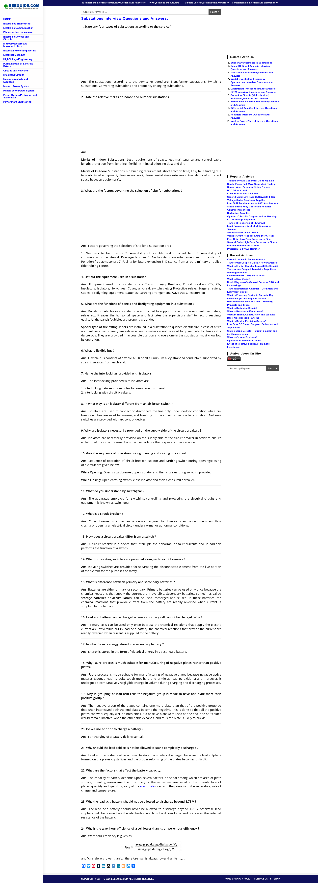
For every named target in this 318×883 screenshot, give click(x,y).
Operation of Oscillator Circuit (244, 340)
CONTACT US (261, 879)
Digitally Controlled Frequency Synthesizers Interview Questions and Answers (252, 82)
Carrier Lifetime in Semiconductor (246, 259)
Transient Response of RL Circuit (246, 222)
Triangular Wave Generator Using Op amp (250, 180)
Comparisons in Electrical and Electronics (253, 2)
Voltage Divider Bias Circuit (242, 232)
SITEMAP (275, 879)
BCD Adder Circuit (237, 190)
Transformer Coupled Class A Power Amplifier (252, 262)
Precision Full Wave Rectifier (243, 248)
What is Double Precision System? (246, 321)
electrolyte (147, 786)
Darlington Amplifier (238, 213)
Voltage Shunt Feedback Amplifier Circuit (250, 235)
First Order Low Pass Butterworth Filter (249, 239)
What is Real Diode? (238, 279)
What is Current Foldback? (242, 337)
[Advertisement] (151, 55)
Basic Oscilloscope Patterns (243, 317)
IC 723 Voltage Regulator (241, 219)
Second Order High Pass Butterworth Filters (252, 242)
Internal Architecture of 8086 (243, 245)
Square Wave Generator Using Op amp (248, 187)
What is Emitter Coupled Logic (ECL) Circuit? (252, 266)
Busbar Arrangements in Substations (251, 62)
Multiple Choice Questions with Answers (205, 2)
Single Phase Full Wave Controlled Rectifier (251, 184)
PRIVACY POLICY (243, 879)
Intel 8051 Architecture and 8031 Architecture (252, 203)
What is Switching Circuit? (242, 308)
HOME (228, 879)
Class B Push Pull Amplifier (242, 193)
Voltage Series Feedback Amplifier (246, 200)
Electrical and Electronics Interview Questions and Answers (113, 2)
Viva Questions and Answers (164, 2)
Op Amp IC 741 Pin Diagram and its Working (252, 216)
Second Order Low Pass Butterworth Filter (251, 197)
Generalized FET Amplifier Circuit (246, 275)
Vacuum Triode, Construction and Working (251, 314)
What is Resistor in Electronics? (245, 311)
